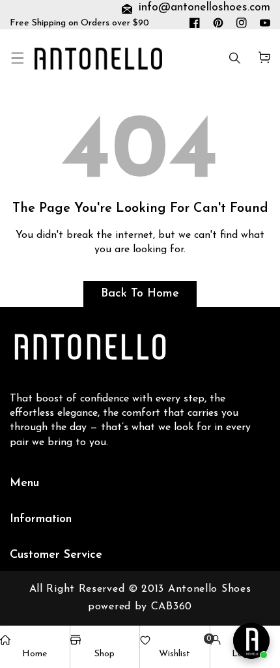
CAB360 (171, 607)
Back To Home (140, 294)
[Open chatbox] (251, 640)
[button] (17, 58)
